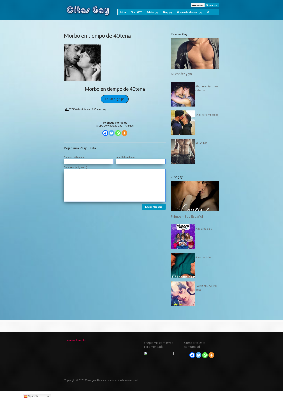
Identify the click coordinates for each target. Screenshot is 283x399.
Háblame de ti (203, 228)
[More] (124, 133)
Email (125, 157)
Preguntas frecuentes (76, 340)
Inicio (123, 12)
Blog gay (167, 12)
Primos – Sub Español (187, 216)
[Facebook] (105, 133)
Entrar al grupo (114, 99)
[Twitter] (111, 133)
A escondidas (203, 257)
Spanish (33, 396)
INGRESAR (198, 5)
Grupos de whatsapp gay (189, 12)
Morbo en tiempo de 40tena (97, 35)
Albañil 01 (201, 143)
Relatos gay (152, 12)
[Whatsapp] (118, 133)
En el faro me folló (206, 115)
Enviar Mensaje (153, 206)
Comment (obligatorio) (75, 167)
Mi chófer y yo (181, 74)
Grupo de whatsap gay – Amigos (115, 125)
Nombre (74, 157)
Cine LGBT (136, 12)
